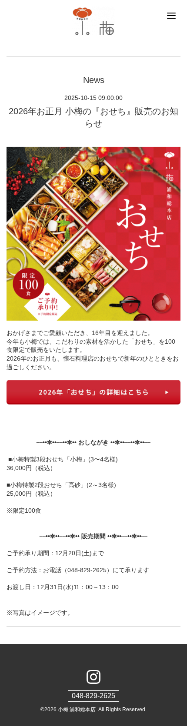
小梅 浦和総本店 (77, 709)
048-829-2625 (93, 695)
